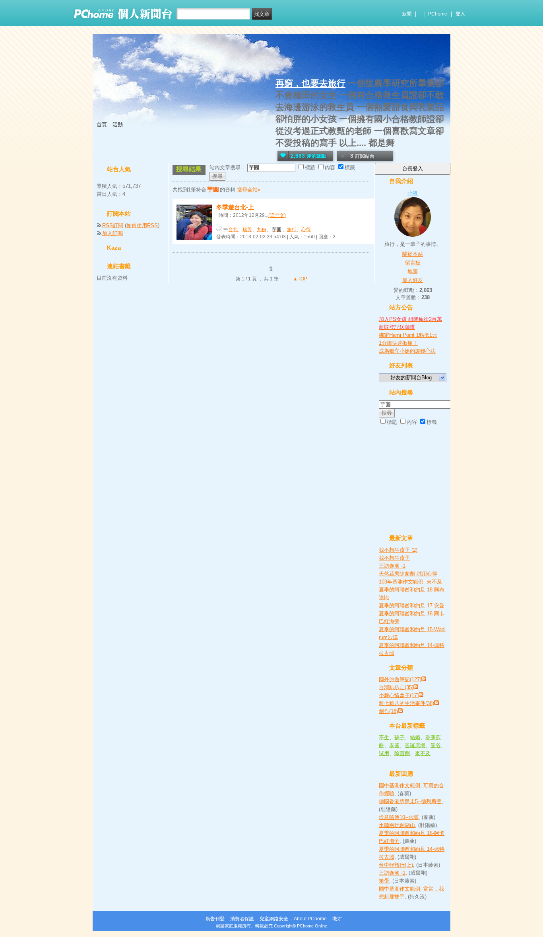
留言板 (413, 263)
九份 (261, 229)
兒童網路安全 (274, 919)
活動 (117, 125)
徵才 (337, 919)
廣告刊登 (215, 919)
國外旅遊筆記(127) (400, 679)
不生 (384, 737)
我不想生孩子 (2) (398, 550)
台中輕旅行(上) (396, 865)
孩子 (399, 737)
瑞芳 (247, 229)
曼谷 (436, 745)
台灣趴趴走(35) (396, 687)
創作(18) (388, 711)
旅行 (292, 229)
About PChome (310, 919)
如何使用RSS (142, 225)
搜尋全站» (248, 190)
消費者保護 (242, 919)
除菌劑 (402, 753)
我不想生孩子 (394, 558)
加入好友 (412, 280)
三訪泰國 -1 (392, 566)
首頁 (102, 125)
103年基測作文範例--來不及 (410, 582)
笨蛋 (384, 881)
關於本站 (412, 254)
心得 (306, 229)
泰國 (394, 745)
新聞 (406, 14)
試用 (384, 753)
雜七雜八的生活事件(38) (406, 703)
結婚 (415, 737)
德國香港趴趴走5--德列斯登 (410, 801)
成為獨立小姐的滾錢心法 (407, 351)
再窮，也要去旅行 (310, 83)
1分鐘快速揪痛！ (398, 343)
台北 (233, 229)
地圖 (412, 271)
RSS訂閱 (112, 225)
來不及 (423, 753)
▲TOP (299, 279)
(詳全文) (277, 215)
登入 (460, 14)
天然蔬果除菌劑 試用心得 (408, 574)
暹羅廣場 (415, 745)
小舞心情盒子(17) (399, 695)
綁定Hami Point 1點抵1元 (408, 335)
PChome (437, 14)
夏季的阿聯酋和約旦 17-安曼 (411, 606)
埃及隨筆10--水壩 (399, 817)
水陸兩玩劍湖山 (397, 825)
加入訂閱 (112, 233)
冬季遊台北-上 (235, 207)
